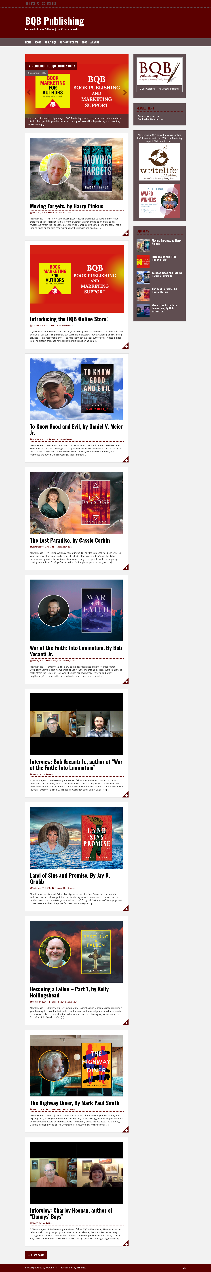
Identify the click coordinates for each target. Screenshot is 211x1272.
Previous (30, 89)
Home (28, 42)
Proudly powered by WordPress (41, 1262)
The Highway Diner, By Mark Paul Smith (74, 1098)
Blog (84, 42)
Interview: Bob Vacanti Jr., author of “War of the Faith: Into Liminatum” (76, 759)
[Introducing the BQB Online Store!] (77, 273)
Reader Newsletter (148, 116)
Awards (94, 42)
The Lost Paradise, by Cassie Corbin (70, 535)
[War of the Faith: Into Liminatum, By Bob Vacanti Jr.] (76, 605)
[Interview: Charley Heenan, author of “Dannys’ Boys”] (76, 1167)
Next (124, 89)
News (72, 655)
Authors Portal (69, 42)
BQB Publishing (54, 20)
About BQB (50, 42)
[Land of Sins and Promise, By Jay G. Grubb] (76, 832)
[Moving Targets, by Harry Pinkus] (76, 163)
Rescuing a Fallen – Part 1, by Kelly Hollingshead (69, 987)
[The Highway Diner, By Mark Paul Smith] (76, 1060)
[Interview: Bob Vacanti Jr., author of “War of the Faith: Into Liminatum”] (76, 719)
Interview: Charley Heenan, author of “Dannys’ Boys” (71, 1208)
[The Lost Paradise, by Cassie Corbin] (76, 497)
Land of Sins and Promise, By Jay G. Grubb (70, 873)
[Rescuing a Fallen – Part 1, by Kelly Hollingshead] (76, 946)
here (161, 141)
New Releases (65, 207)
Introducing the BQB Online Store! (69, 314)
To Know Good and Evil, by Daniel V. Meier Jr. (58, 66)
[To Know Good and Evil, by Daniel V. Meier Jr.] (77, 88)
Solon (70, 1262)
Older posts (37, 1250)
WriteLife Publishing (172, 138)
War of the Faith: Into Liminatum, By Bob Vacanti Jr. (76, 646)
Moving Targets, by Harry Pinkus (66, 201)
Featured (54, 207)
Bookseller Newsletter (150, 119)
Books (37, 42)
